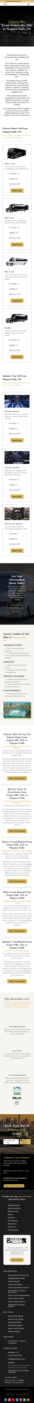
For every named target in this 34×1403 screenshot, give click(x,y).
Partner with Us (17, 1382)
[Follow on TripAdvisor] (24, 1399)
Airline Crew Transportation (19, 1295)
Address (11, 1362)
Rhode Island (13, 1211)
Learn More (25, 1)
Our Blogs (20, 1380)
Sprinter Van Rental (15, 1319)
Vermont (11, 1217)
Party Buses (12, 1343)
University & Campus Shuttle (16, 1305)
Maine (10, 1214)
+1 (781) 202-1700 (10, 1142)
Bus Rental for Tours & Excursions (17, 1291)
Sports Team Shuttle (16, 1298)
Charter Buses (13, 1341)
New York (11, 1227)
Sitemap (8, 1382)
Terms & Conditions (22, 1394)
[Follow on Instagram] (9, 1399)
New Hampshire (14, 1208)
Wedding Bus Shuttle (16, 1278)
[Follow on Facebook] (5, 1399)
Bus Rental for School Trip (18, 1275)
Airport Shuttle (14, 1281)
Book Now (17, 190)
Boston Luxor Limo (10, 1180)
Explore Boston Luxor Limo (14, 1186)
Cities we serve (10, 1380)
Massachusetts (14, 1205)
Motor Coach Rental (16, 1328)
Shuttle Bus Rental (15, 1325)
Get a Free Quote (17, 778)
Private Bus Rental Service (18, 1287)
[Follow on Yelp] (13, 1399)
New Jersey (12, 1224)
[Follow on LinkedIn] (17, 1399)
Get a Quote (24, 1142)
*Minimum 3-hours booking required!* (18, 1371)
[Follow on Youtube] (28, 1399)
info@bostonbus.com (16, 1359)
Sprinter (23, 1341)
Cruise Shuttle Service (16, 1301)
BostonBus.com (24, 1389)
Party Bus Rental (14, 1322)
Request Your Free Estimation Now (17, 607)
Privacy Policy (10, 1394)
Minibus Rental (14, 1331)
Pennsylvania (13, 1230)
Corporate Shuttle (15, 1284)
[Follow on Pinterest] (20, 1399)
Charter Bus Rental (15, 1316)
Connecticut (12, 1221)
